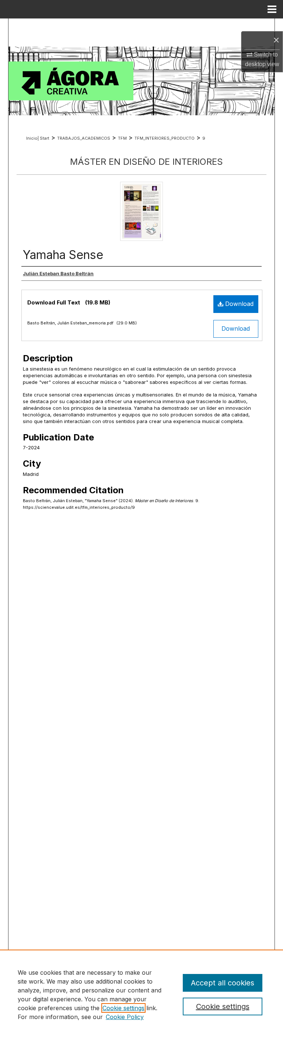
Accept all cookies (222, 982)
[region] (141, 994)
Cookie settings (123, 1008)
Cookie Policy (125, 1017)
